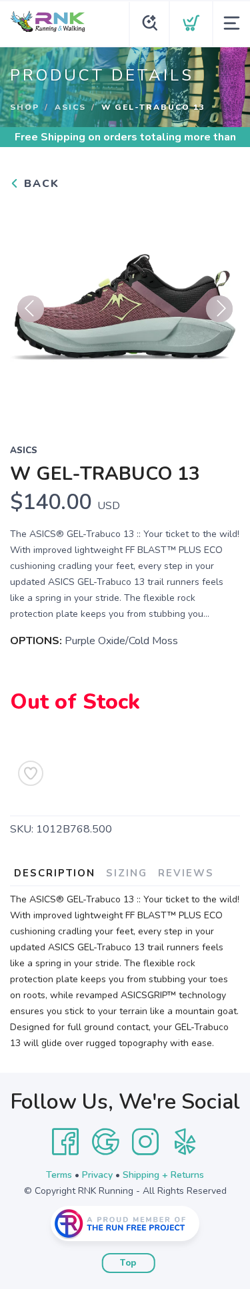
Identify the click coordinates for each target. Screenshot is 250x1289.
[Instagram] (145, 1142)
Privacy (97, 1175)
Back (39, 183)
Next (219, 308)
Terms (59, 1175)
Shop (24, 107)
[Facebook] (65, 1142)
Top (128, 1263)
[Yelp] (185, 1142)
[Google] (105, 1142)
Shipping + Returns (163, 1175)
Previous (30, 308)
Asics (70, 107)
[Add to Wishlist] (30, 773)
